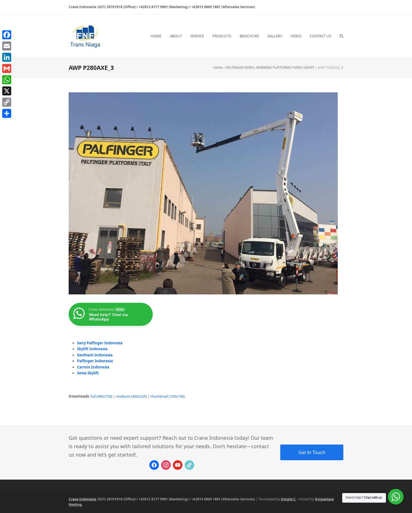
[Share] (6, 113)
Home (218, 67)
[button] (341, 36)
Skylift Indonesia (92, 348)
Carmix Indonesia (93, 367)
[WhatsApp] (6, 79)
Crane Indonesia (82, 499)
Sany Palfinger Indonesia (99, 342)
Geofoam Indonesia (95, 355)
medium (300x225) (131, 396)
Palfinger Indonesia (95, 360)
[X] (6, 91)
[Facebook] (6, 34)
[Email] (6, 46)
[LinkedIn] (6, 57)
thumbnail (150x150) (168, 396)
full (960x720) (101, 396)
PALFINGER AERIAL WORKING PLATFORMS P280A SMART (270, 67)
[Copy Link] (6, 102)
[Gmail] (6, 68)
